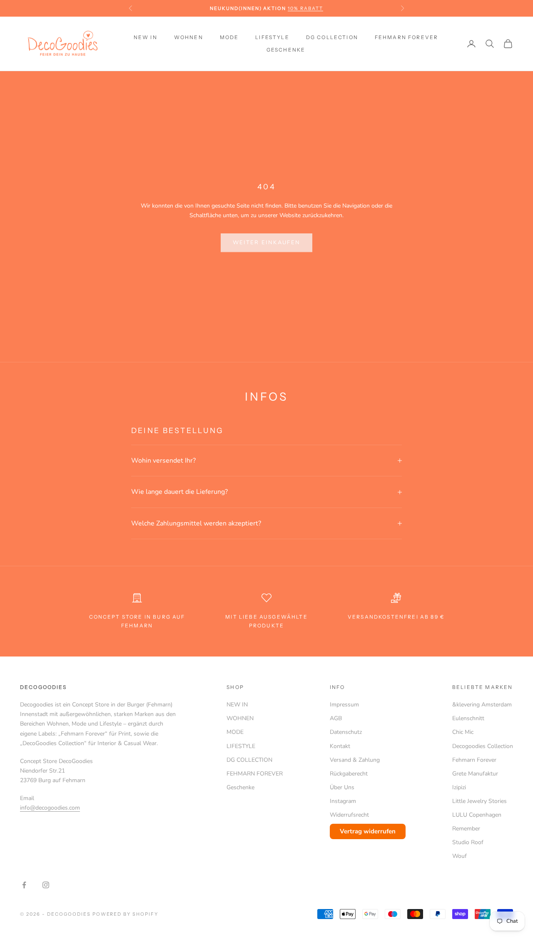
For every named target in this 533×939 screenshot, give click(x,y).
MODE (229, 37)
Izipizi (459, 787)
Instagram (343, 801)
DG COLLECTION (332, 37)
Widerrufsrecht (349, 815)
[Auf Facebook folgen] (24, 885)
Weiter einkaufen (266, 242)
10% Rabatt (305, 8)
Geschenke (285, 50)
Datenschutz (346, 732)
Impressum (344, 705)
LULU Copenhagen (476, 815)
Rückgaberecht (349, 774)
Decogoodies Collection (482, 746)
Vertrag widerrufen (368, 831)
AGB (336, 718)
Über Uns (342, 787)
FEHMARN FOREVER (406, 37)
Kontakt (340, 746)
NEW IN (145, 37)
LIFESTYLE (272, 37)
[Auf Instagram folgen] (46, 885)
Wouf (459, 856)
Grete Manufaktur (475, 774)
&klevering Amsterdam (482, 705)
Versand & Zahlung (355, 760)
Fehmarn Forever (474, 760)
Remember (466, 828)
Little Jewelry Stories (479, 801)
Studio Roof (467, 842)
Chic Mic (462, 732)
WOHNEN (188, 37)
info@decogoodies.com (50, 808)
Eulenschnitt (468, 718)
